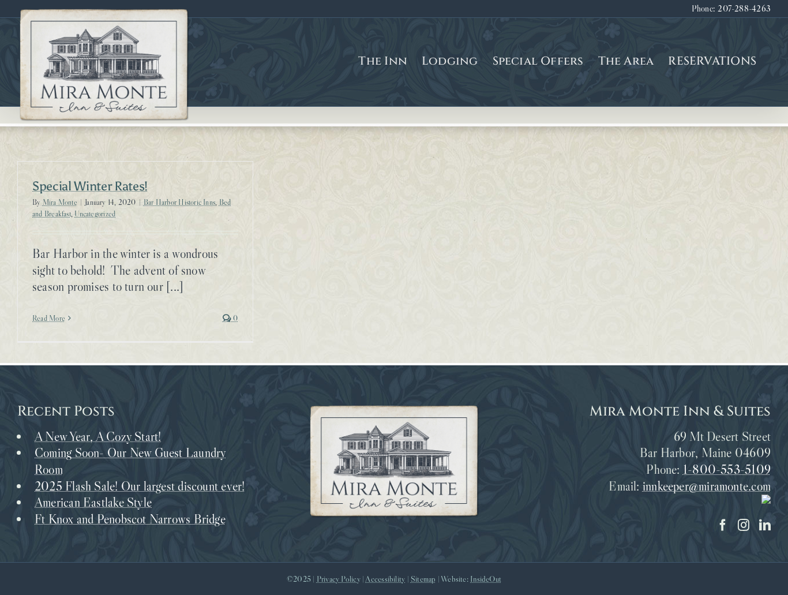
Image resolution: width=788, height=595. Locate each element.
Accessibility (385, 579)
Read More (48, 318)
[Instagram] (743, 525)
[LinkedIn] (765, 525)
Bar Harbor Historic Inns (179, 202)
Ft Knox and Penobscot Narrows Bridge (130, 519)
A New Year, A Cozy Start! (98, 436)
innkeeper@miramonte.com (707, 486)
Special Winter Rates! (90, 186)
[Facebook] (723, 525)
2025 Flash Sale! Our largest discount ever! (140, 486)
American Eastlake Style (93, 502)
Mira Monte (60, 202)
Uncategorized (94, 213)
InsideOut (485, 579)
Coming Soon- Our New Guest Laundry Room (130, 461)
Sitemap (423, 579)
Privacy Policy (339, 579)
